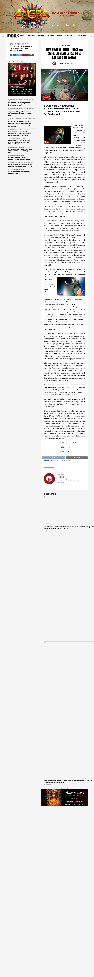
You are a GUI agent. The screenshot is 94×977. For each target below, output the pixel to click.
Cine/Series (51, 36)
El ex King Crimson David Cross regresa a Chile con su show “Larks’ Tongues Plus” (20, 150)
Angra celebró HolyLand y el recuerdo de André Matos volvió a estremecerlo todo (19, 113)
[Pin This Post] (25, 55)
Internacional (19, 43)
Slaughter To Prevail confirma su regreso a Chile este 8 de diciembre (19, 158)
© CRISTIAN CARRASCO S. (67, 443)
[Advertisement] (64, 822)
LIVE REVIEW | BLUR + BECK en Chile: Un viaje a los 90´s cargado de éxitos (21, 48)
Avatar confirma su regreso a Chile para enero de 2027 (18, 172)
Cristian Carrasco (65, 461)
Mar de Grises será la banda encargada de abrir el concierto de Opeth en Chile (20, 165)
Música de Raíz (31, 118)
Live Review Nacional (22, 118)
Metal (9, 100)
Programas (68, 36)
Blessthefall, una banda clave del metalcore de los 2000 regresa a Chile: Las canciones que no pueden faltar (20, 133)
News (18, 44)
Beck (54, 461)
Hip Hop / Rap (17, 138)
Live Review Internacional (27, 99)
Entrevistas (31, 36)
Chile (15, 36)
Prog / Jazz (24, 147)
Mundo (10, 36)
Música (22, 36)
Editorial (59, 36)
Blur (58, 461)
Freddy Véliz (54, 114)
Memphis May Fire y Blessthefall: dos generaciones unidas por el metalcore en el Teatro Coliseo (19, 103)
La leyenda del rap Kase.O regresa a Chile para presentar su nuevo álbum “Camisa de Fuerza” (19, 142)
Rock (21, 44)
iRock (61, 63)
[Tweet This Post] (19, 55)
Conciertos (41, 36)
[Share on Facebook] (13, 55)
